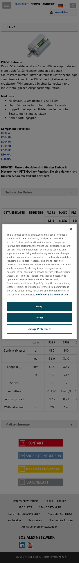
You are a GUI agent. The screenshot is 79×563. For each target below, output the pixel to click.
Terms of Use (61, 294)
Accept (39, 306)
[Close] (71, 229)
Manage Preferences (39, 329)
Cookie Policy (42, 294)
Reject (39, 317)
